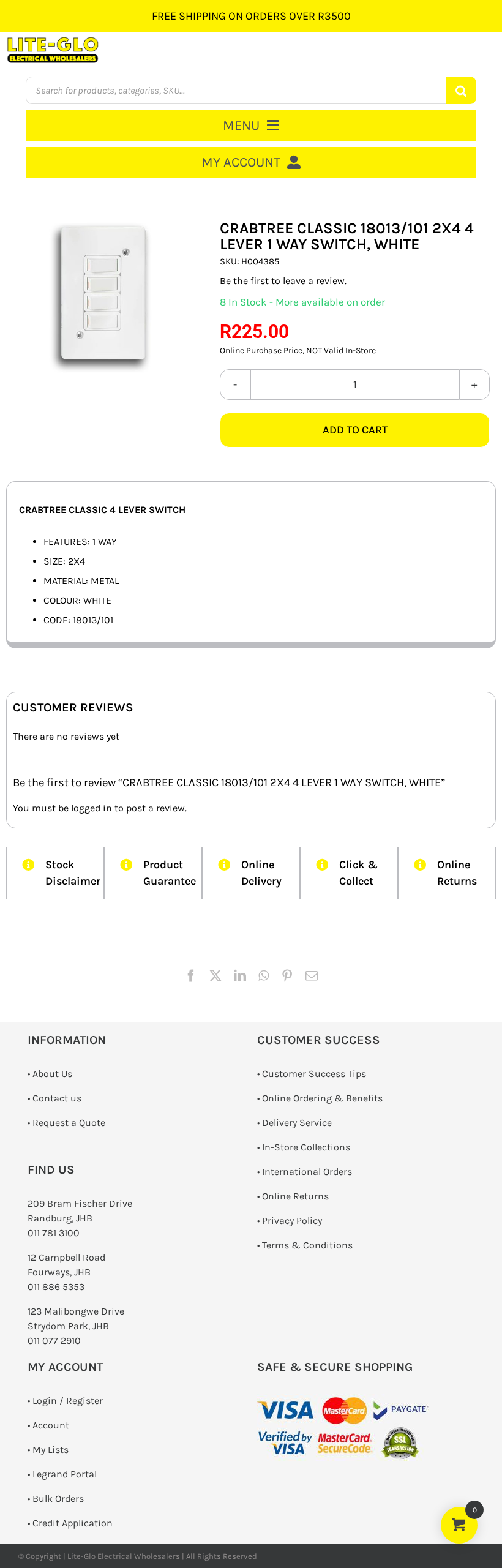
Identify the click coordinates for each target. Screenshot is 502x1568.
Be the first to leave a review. (283, 281)
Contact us (56, 1098)
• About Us (50, 1073)
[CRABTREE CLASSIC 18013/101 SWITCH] (100, 296)
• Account (48, 1425)
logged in (91, 808)
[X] (215, 976)
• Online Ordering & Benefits (320, 1098)
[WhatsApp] (263, 976)
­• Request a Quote (66, 1122)
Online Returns (295, 1196)
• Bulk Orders (56, 1498)
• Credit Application (70, 1523)
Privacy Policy (292, 1220)
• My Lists (48, 1449)
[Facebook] (191, 976)
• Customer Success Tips (311, 1073)
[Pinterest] (287, 976)
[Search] (461, 90)
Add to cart (355, 430)
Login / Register (67, 1400)
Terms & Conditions (307, 1245)
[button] (55, 873)
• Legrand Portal (62, 1474)
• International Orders (304, 1171)
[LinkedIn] (240, 976)
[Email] (311, 976)
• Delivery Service (294, 1122)
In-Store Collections (306, 1147)
